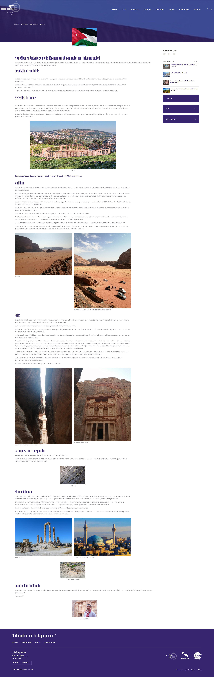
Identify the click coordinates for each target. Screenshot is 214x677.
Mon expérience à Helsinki (179, 72)
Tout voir (196, 61)
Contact (15, 663)
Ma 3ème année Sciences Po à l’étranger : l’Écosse (183, 65)
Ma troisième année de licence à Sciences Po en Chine (184, 89)
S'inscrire (15, 642)
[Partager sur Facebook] (169, 54)
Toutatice (37, 642)
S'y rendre (25, 663)
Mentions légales (190, 670)
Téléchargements (26, 642)
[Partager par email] (174, 54)
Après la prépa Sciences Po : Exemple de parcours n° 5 (182, 81)
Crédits (200, 670)
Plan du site (179, 670)
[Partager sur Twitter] (164, 54)
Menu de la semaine (50, 642)
